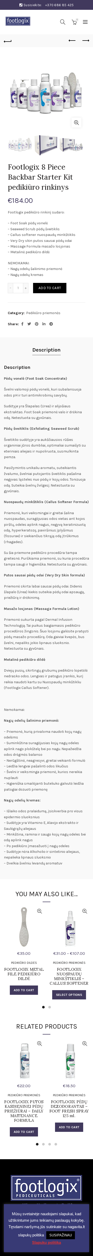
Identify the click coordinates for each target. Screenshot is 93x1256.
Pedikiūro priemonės (43, 313)
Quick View (39, 911)
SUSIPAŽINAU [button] (60, 1235)
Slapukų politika (46, 1242)
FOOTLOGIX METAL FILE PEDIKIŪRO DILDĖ (24, 974)
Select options (69, 995)
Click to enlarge (76, 123)
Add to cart (49, 288)
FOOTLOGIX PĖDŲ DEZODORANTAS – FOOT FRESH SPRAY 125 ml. (69, 1109)
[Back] (7, 41)
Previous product (72, 41)
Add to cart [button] (24, 990)
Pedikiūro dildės (24, 963)
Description (46, 350)
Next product (85, 41)
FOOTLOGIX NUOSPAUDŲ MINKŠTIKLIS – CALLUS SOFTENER (69, 976)
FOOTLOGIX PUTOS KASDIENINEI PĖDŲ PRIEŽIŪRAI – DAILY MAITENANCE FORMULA (24, 1111)
